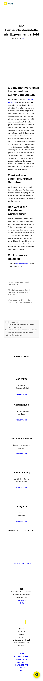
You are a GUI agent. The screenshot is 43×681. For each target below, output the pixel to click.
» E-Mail (21, 603)
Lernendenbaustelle (22, 264)
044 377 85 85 (22, 600)
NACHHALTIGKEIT (21, 656)
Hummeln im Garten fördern (21, 564)
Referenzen (21, 659)
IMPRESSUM (21, 662)
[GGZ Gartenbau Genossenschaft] (8, 4)
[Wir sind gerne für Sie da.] (36, 674)
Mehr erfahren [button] (21, 394)
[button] (38, 4)
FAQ (21, 670)
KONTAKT (22, 654)
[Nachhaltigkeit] (22, 614)
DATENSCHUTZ (21, 665)
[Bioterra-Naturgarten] (21, 622)
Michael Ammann (26, 38)
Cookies (21, 668)
